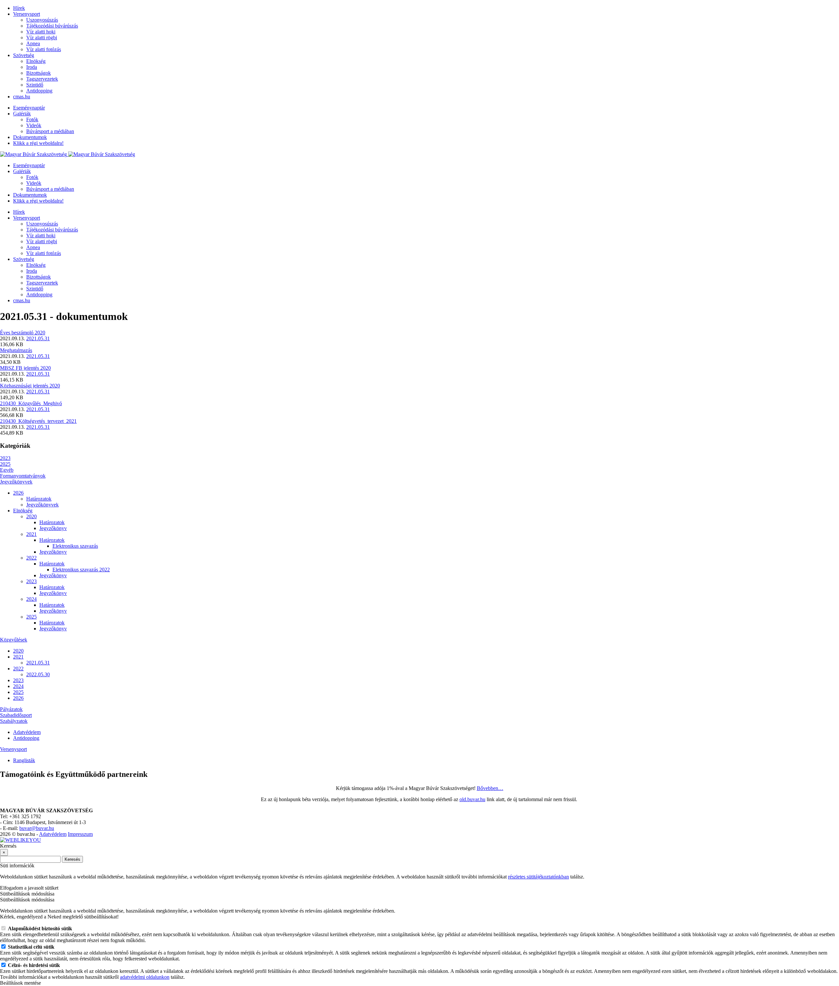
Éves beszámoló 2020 (22, 332)
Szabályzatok (14, 721)
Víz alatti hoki (40, 31)
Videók (33, 125)
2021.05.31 (38, 338)
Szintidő (34, 85)
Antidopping (39, 90)
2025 (5, 464)
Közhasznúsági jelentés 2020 (30, 385)
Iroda (31, 67)
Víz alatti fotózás (43, 49)
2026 (18, 493)
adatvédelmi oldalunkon (144, 977)
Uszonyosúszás (42, 20)
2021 (31, 534)
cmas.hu (21, 96)
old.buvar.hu (472, 799)
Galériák (22, 113)
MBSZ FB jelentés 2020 (25, 368)
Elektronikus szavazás (75, 546)
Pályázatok (11, 709)
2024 (31, 599)
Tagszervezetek (42, 79)
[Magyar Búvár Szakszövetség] (67, 154)
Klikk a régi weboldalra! (38, 143)
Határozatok (38, 499)
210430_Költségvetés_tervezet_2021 (38, 421)
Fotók (32, 119)
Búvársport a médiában (50, 131)
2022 (31, 558)
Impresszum (80, 834)
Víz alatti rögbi (41, 37)
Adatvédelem (27, 732)
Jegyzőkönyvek (16, 481)
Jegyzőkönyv (53, 528)
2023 (5, 458)
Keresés (72, 859)
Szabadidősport (16, 715)
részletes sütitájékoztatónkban (538, 876)
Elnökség (36, 61)
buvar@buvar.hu (36, 828)
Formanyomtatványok (23, 476)
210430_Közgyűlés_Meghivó (31, 403)
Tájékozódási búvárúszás (52, 26)
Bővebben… (490, 788)
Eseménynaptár (29, 107)
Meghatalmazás (16, 350)
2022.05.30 (38, 674)
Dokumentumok (30, 137)
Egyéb (6, 470)
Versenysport (26, 14)
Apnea (33, 43)
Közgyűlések (13, 639)
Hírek (19, 8)
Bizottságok (38, 73)
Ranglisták (24, 760)
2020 (31, 516)
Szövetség (23, 55)
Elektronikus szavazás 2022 (81, 569)
